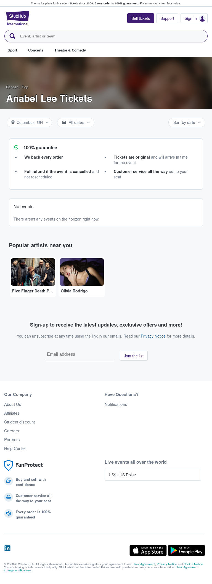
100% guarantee (40, 147)
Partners (12, 439)
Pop (25, 86)
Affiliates (12, 413)
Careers (11, 430)
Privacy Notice (153, 336)
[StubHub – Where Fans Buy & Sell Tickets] (17, 18)
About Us (12, 404)
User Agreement (143, 564)
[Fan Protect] (24, 465)
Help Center (15, 448)
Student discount (19, 422)
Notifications (116, 404)
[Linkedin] (7, 550)
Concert (12, 86)
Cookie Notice (193, 564)
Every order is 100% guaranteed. (117, 3)
